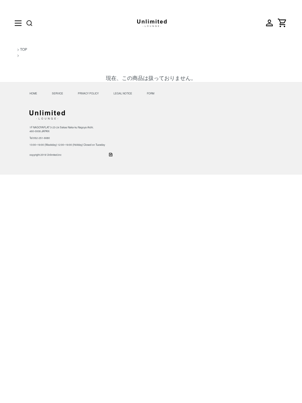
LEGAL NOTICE (123, 93)
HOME (33, 93)
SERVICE (57, 93)
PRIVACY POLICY (88, 93)
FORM (150, 93)
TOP (23, 49)
